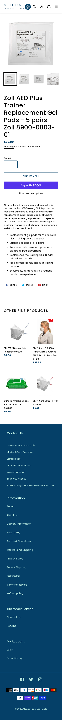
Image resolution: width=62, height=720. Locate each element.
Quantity (8, 158)
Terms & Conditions (19, 541)
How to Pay (13, 532)
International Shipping (20, 550)
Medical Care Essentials (35, 709)
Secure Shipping (16, 567)
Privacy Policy (15, 558)
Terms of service (17, 584)
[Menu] (56, 6)
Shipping (9, 146)
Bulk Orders (13, 576)
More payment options (31, 193)
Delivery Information (19, 523)
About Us (12, 515)
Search (11, 506)
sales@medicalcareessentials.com (34, 485)
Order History (15, 658)
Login (10, 649)
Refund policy (15, 593)
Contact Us (13, 617)
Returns (11, 626)
